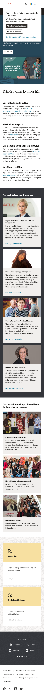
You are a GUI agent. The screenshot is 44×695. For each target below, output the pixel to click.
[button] (4, 4)
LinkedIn (32, 650)
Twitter (32, 645)
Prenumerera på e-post (9, 678)
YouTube (24, 656)
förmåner (14, 135)
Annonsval (19, 674)
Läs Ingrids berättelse (13, 243)
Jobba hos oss (29, 674)
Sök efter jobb (8, 52)
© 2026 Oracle (7, 671)
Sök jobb (11, 578)
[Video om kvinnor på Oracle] (22, 68)
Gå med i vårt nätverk (15, 619)
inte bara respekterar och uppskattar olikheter (17, 110)
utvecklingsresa (9, 175)
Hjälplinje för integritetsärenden (28, 678)
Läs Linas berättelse (13, 292)
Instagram (15, 650)
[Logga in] (35, 4)
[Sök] (26, 4)
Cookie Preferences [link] (8, 674)
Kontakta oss (7, 681)
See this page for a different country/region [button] (21, 37)
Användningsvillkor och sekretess (26, 671)
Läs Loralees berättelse (14, 388)
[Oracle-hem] (9, 4)
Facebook (16, 645)
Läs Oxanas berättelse (13, 339)
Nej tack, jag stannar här (14, 31)
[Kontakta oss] (40, 4)
